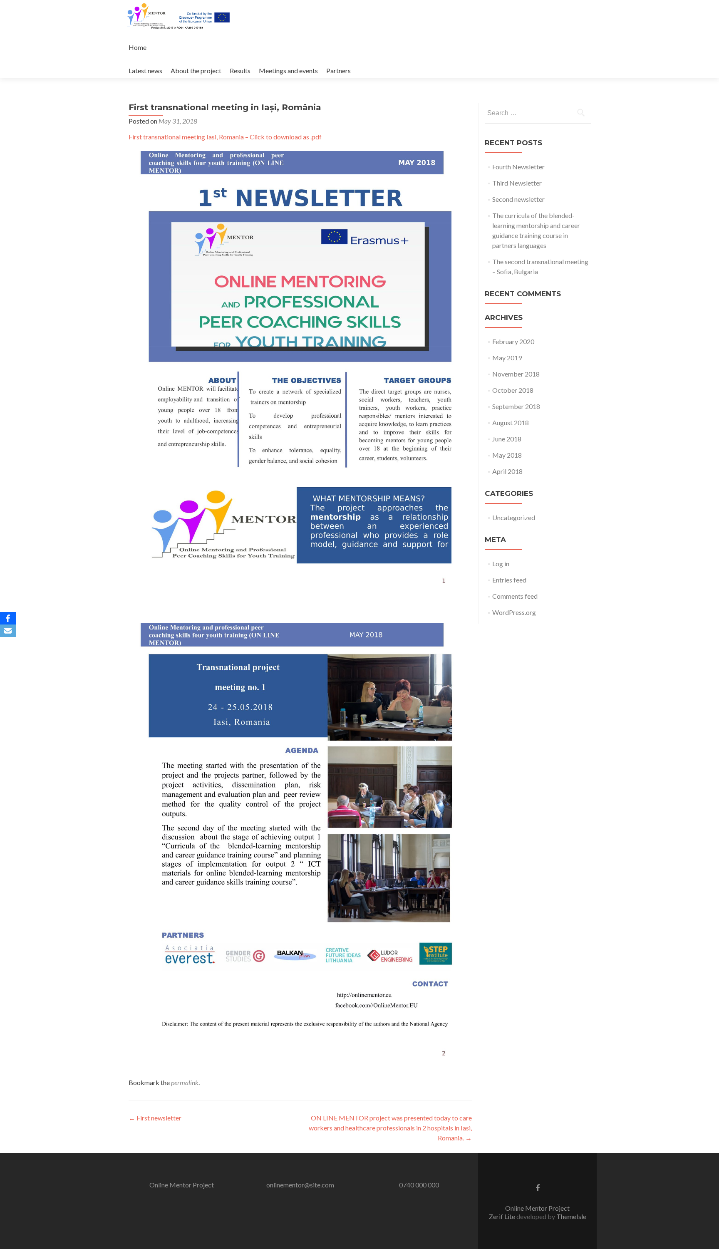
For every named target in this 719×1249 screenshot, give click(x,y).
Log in (500, 564)
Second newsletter (518, 199)
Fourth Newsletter (518, 167)
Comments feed (515, 596)
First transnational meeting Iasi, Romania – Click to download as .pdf (225, 137)
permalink (184, 1082)
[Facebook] (8, 618)
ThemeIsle (571, 1216)
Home (137, 47)
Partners (338, 70)
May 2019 (507, 358)
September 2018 (516, 406)
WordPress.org (514, 612)
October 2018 (512, 390)
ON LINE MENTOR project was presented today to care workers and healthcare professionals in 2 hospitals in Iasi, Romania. (390, 1128)
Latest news (145, 70)
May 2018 (507, 455)
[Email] (8, 630)
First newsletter (155, 1118)
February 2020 (513, 341)
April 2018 (507, 471)
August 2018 (510, 422)
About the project (196, 70)
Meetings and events (288, 70)
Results (240, 70)
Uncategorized (513, 517)
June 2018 (506, 439)
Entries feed (509, 580)
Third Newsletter (517, 183)
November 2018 (516, 374)
